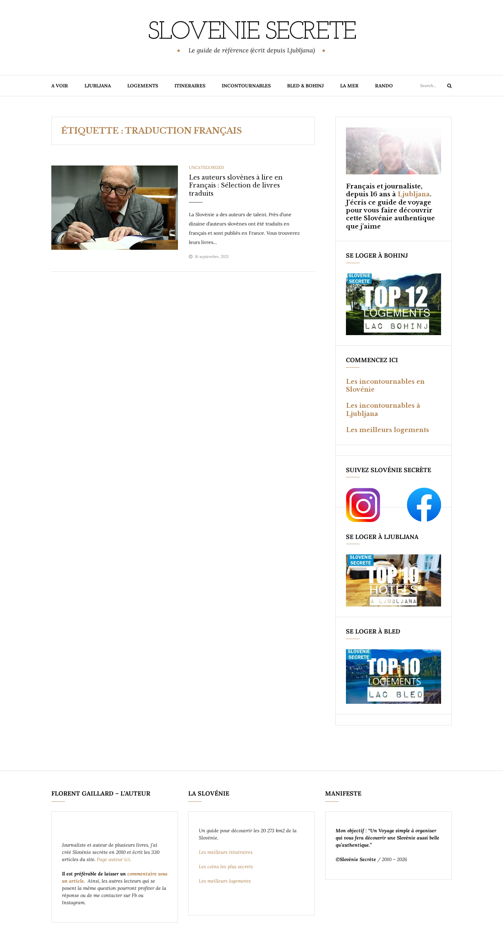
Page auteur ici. (114, 859)
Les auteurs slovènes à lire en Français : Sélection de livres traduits (236, 185)
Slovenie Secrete (251, 32)
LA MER (349, 86)
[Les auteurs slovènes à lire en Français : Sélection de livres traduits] (114, 207)
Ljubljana (414, 194)
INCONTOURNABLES (246, 86)
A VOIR (59, 86)
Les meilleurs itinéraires (226, 852)
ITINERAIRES (190, 86)
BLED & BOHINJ (305, 86)
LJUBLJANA (98, 86)
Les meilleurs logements (387, 430)
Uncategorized (206, 167)
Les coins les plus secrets (226, 866)
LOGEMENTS (142, 86)
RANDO (384, 86)
